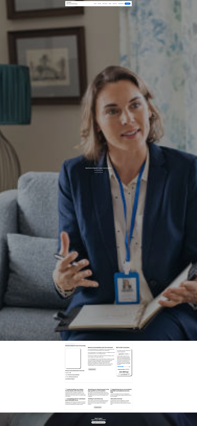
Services (99, 3)
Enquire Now (92, 369)
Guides (110, 3)
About (95, 3)
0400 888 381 (120, 3)
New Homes (105, 3)
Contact (127, 3)
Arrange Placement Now (98, 422)
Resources (115, 3)
